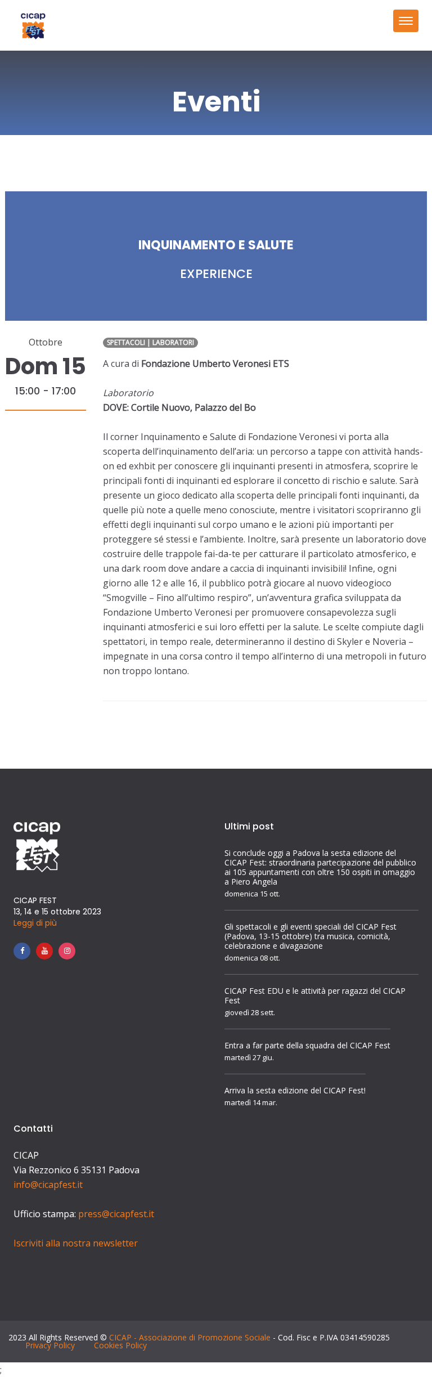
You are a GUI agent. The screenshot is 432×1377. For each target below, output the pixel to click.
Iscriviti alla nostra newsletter (76, 1243)
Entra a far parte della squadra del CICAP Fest (307, 1045)
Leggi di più (35, 923)
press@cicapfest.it (116, 1214)
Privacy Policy (50, 1345)
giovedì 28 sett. (249, 1012)
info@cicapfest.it (48, 1184)
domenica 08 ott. (252, 958)
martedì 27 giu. (249, 1057)
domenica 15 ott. (252, 894)
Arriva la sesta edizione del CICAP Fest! (295, 1090)
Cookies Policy (120, 1345)
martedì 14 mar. (250, 1102)
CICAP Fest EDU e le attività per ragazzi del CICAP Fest (315, 995)
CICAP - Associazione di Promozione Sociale (190, 1337)
